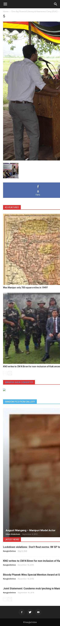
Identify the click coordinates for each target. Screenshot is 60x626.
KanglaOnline (9, 551)
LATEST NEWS (12, 539)
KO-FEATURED (12, 207)
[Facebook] (22, 612)
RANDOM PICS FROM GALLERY (20, 401)
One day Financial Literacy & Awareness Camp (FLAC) (34, 11)
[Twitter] (30, 612)
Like (38, 183)
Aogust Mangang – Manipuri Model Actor (31, 530)
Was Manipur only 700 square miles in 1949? (25, 287)
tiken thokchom (13, 534)
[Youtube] (38, 612)
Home (5, 11)
